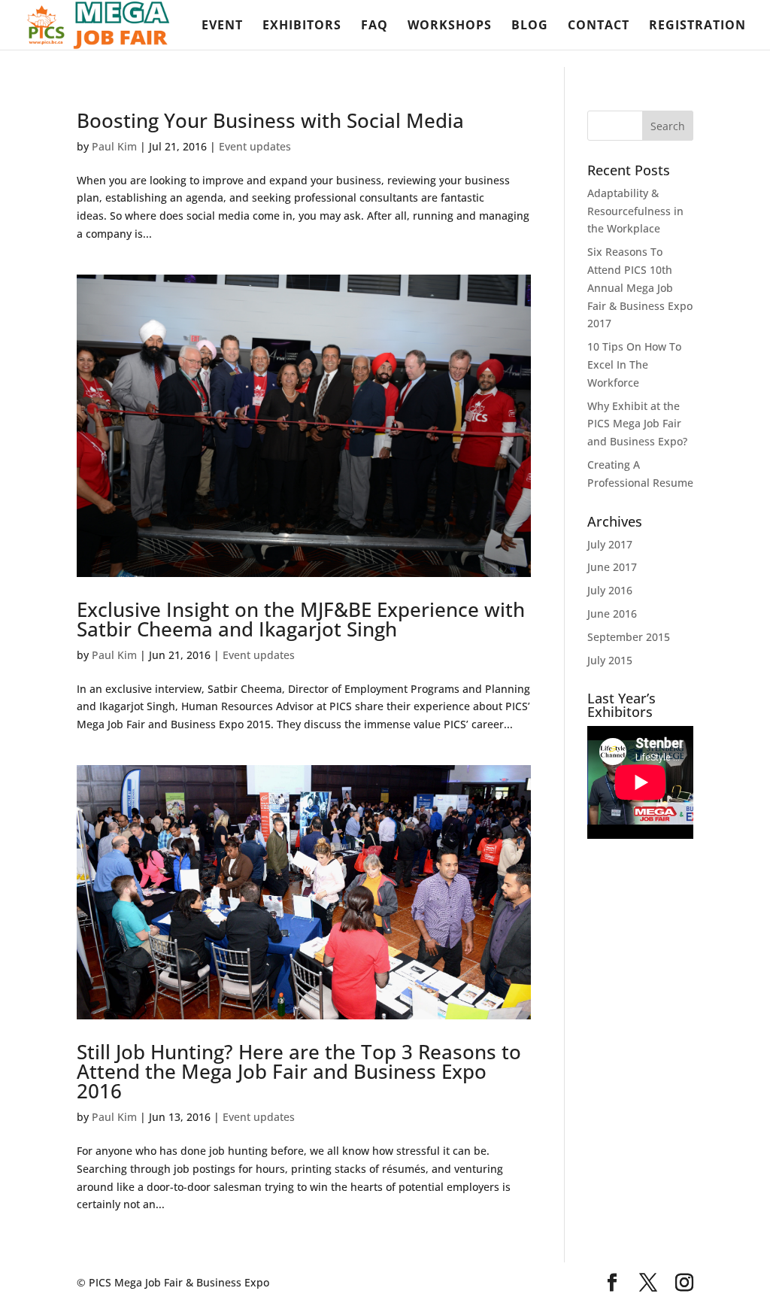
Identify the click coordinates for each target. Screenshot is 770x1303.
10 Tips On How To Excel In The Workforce (634, 364)
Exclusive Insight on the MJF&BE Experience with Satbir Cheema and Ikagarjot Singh (301, 619)
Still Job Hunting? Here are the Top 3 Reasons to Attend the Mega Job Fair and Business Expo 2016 (299, 1071)
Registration (697, 26)
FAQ (374, 26)
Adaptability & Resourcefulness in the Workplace (635, 211)
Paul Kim (114, 146)
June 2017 (612, 567)
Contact (598, 26)
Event (222, 26)
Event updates (255, 146)
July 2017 (609, 544)
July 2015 (609, 660)
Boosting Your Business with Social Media (270, 120)
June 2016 (612, 613)
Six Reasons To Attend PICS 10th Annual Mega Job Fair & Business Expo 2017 (640, 287)
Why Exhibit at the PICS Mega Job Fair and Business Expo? (637, 424)
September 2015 (628, 637)
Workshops (450, 26)
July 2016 (609, 590)
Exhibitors (301, 26)
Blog (529, 26)
